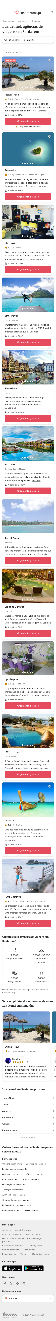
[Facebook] (4, 1283)
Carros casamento (31, 1179)
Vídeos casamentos (35, 1174)
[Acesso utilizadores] (52, 13)
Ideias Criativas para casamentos (17, 1205)
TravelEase (11, 388)
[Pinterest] (17, 1283)
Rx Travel (10, 464)
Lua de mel (23, 21)
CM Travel (10, 243)
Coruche (6, 1123)
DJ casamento (31, 1210)
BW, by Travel (13, 752)
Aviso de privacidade (11, 1234)
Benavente (7, 1117)
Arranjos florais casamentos (15, 1195)
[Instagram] (23, 1283)
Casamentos (8, 21)
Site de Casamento (40, 1254)
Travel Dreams (13, 538)
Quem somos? (29, 1250)
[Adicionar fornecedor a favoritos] (50, 60)
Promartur (10, 170)
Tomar (5, 1104)
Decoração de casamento (14, 1184)
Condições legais (23, 1230)
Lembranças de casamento (14, 1169)
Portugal (13, 1298)
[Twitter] (11, 1283)
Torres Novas (9, 1098)
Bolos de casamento (11, 1210)
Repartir (9, 820)
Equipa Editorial (9, 1254)
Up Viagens (11, 679)
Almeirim (6, 1111)
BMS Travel (11, 315)
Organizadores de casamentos (16, 1200)
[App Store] (12, 1271)
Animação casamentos (12, 1189)
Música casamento (10, 1179)
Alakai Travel (12, 94)
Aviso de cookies (33, 1234)
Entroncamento (10, 1130)
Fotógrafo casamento (12, 1174)
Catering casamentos (12, 1164)
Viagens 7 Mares (14, 606)
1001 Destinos (13, 896)
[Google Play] (34, 1271)
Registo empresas (10, 1250)
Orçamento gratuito (28, 121)
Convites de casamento (37, 1164)
